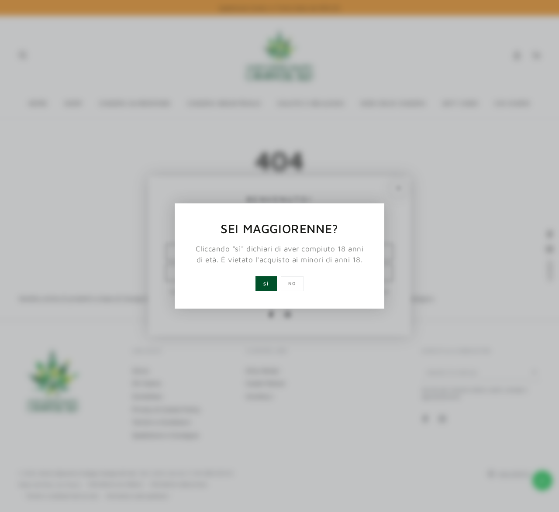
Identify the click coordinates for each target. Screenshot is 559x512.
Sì (266, 283)
